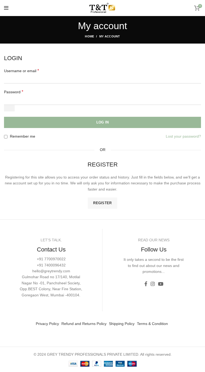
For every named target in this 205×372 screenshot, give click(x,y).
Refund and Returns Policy (84, 323)
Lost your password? (183, 136)
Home (89, 36)
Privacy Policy (47, 323)
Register (102, 203)
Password (13, 92)
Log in (102, 122)
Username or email (21, 70)
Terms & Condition (152, 323)
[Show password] (9, 108)
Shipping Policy (122, 323)
